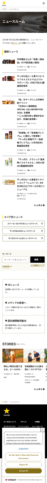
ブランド (23, 422)
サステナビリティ (10, 426)
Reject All (23, 465)
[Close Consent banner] (43, 430)
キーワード (6, 254)
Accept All (23, 471)
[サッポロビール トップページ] (4, 3)
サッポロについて (10, 422)
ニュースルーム (37, 426)
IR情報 (37, 422)
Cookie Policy (23, 449)
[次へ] (43, 355)
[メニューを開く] (43, 3)
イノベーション (23, 426)
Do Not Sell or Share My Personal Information (23, 456)
